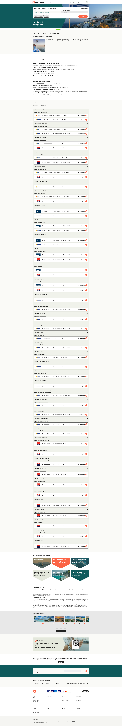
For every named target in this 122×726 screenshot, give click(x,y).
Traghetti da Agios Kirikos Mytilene (41, 402)
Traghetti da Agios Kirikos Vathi (40, 325)
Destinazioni (35, 697)
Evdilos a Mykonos (40, 83)
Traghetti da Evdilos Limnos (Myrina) (41, 421)
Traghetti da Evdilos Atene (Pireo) (40, 222)
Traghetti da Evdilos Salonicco (40, 481)
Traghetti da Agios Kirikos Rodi (40, 193)
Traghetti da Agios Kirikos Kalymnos (41, 154)
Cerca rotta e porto (36, 700)
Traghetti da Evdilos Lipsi (39, 501)
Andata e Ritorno (37, 8)
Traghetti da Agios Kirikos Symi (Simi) (41, 460)
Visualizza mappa (43, 105)
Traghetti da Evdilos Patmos (39, 281)
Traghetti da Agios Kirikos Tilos (40, 471)
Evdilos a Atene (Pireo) (41, 87)
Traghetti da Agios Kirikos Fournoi (40, 112)
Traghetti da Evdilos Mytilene (39, 430)
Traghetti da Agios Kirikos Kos (40, 169)
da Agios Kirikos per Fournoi (63, 65)
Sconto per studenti (36, 712)
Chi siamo (34, 708)
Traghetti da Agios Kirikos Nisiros (40, 450)
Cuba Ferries (78, 708)
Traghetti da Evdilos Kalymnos (40, 251)
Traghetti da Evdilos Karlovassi (40, 236)
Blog (76, 697)
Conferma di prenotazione (65, 700)
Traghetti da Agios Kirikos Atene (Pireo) (41, 363)
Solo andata (44, 8)
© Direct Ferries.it (35, 719)
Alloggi (48, 697)
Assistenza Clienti (78, 700)
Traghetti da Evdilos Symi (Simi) (40, 532)
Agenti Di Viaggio (50, 709)
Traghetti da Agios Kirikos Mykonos (41, 306)
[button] (61, 110)
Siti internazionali (35, 711)
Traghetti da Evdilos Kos (38, 266)
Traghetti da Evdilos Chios (39, 411)
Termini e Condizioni (65, 711)
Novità (34, 709)
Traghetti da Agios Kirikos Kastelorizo (41, 440)
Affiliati (48, 708)
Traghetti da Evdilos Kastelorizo (40, 491)
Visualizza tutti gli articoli (61, 631)
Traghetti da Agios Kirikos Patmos (40, 126)
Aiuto (77, 701)
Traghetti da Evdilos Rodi (39, 522)
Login (62, 697)
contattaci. (73, 721)
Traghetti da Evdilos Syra (39, 335)
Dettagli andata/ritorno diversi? (52, 8)
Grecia (44, 33)
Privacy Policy (64, 708)
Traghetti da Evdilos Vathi (39, 344)
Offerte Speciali (35, 701)
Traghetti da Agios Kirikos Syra (40, 316)
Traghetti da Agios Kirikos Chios (40, 373)
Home (34, 33)
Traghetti (77, 709)
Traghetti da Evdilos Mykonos (40, 207)
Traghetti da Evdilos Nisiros (39, 512)
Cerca (83, 16)
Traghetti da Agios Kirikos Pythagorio (41, 183)
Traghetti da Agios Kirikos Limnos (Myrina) (42, 392)
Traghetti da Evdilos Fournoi (39, 354)
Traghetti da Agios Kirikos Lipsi (40, 140)
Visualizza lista (35, 105)
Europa (39, 33)
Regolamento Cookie (65, 709)
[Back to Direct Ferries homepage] (38, 2)
